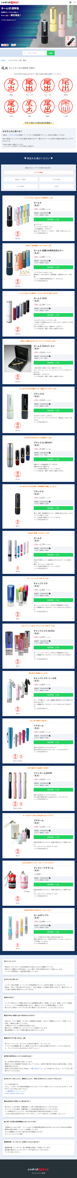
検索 (51, 53)
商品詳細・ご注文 (53, 219)
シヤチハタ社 (13, 135)
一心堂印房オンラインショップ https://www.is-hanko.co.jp (15, 1092)
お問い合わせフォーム (37, 1068)
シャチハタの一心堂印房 (39, 1173)
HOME (3, 60)
